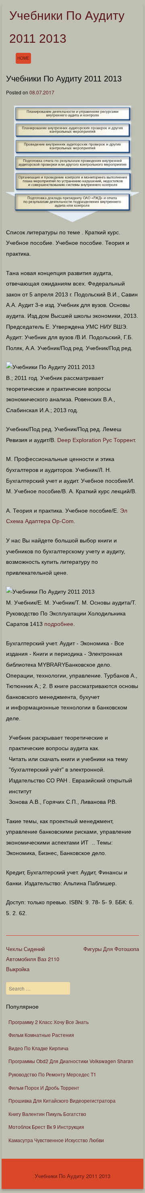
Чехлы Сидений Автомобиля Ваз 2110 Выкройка (32, 958)
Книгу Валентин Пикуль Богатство (47, 1113)
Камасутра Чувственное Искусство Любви (56, 1140)
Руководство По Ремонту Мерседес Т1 (52, 1074)
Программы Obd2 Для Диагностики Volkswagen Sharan (70, 1060)
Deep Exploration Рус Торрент (96, 440)
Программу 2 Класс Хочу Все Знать (48, 1021)
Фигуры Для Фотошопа (111, 949)
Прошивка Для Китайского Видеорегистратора (62, 1100)
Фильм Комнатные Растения (41, 1034)
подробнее (58, 624)
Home (23, 58)
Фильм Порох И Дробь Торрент (43, 1087)
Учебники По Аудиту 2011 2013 (72, 1176)
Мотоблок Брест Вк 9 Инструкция (46, 1126)
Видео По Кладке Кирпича (38, 1048)
